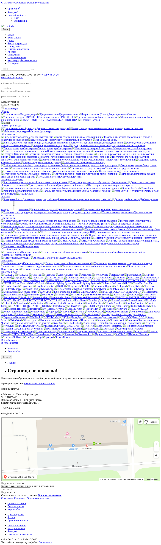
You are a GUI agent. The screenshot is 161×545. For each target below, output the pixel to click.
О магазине (7, 2)
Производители (9, 272)
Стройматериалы (17, 57)
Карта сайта (14, 351)
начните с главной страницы (39, 383)
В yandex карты (9, 342)
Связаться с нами (17, 503)
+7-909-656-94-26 (49, 74)
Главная (12, 362)
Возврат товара (16, 506)
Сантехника (14, 54)
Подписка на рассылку (20, 534)
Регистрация (20, 20)
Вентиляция (14, 37)
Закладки (12, 531)
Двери (11, 40)
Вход (16, 18)
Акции (11, 517)
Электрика (13, 63)
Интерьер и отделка (18, 49)
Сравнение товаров (18, 520)
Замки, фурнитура (17, 43)
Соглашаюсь (45, 542)
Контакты (13, 348)
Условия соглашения (38, 2)
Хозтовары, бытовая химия (22, 60)
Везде (11, 34)
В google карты (9, 340)
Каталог (10, 104)
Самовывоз (20, 2)
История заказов (16, 528)
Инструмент (14, 46)
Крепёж (12, 51)
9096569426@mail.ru (12, 77)
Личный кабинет (17, 525)
